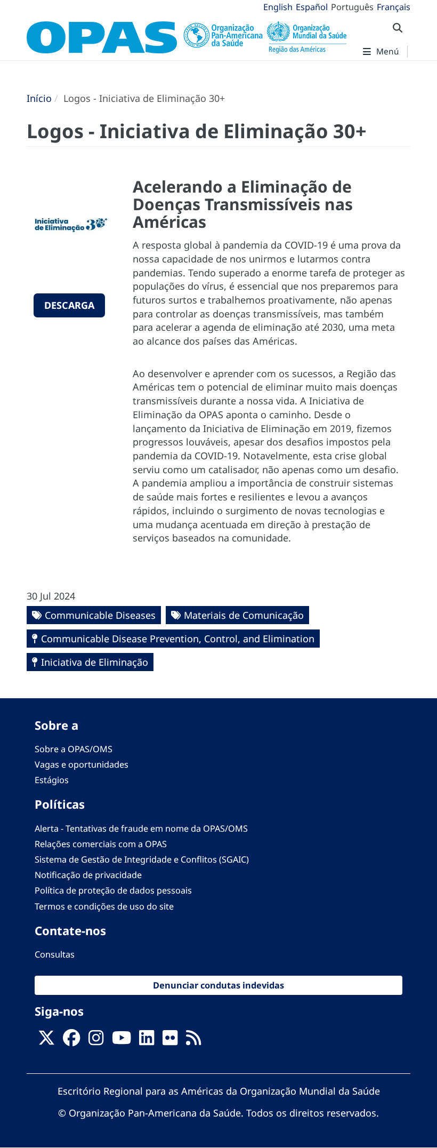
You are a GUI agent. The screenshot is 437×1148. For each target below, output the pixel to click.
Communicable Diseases (100, 615)
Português (352, 7)
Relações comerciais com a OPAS (101, 844)
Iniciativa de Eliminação (94, 662)
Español (312, 7)
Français (393, 7)
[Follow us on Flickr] (170, 1041)
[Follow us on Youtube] (121, 1041)
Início (39, 98)
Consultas (55, 954)
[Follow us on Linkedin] (146, 1041)
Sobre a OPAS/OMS (73, 749)
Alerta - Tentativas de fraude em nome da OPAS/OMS (141, 828)
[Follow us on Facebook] (71, 1041)
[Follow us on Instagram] (95, 1041)
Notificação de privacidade (88, 875)
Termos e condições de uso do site (104, 906)
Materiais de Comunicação (244, 615)
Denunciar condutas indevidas (218, 985)
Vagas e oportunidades (81, 764)
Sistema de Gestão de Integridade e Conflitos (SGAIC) (142, 859)
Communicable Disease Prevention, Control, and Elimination (177, 638)
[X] (46, 1041)
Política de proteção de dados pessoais (113, 890)
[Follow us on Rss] (193, 1041)
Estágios (52, 780)
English (278, 7)
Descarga (69, 305)
